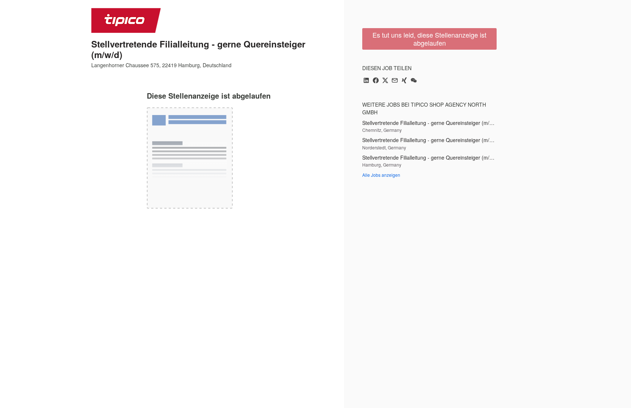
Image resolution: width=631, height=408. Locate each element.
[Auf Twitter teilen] (385, 81)
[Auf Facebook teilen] (376, 81)
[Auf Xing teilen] (404, 81)
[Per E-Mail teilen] (395, 81)
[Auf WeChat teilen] (414, 81)
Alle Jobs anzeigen (381, 175)
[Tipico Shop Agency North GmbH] (126, 20)
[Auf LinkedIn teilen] (366, 81)
